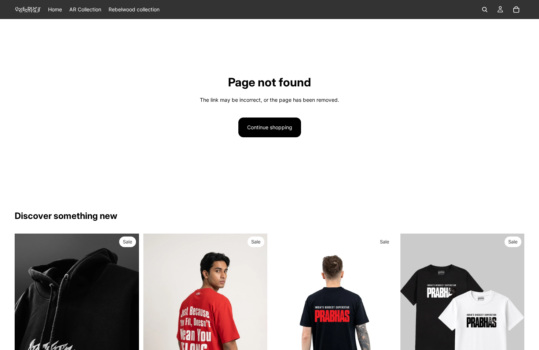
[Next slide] (128, 311)
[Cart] (516, 9)
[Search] (485, 9)
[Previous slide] (26, 311)
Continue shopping (269, 127)
